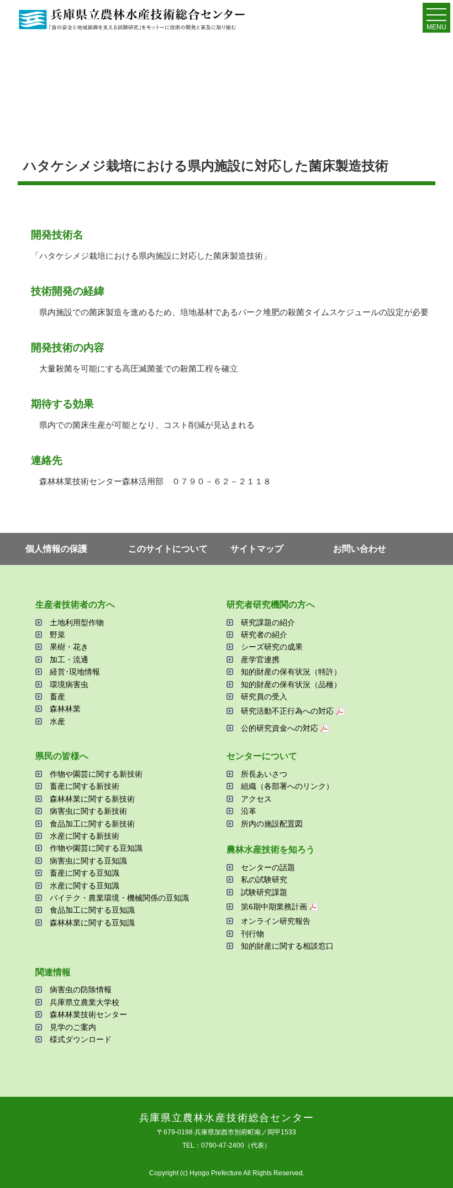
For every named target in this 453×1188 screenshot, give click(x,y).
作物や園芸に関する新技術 (96, 774)
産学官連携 (260, 659)
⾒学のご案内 (73, 1027)
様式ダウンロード (81, 1039)
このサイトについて (168, 548)
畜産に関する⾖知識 (84, 872)
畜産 (57, 696)
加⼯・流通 (69, 659)
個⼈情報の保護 (56, 548)
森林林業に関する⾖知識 (92, 922)
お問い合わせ (359, 548)
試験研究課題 (264, 892)
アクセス (256, 798)
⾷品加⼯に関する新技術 (92, 823)
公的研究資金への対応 (279, 728)
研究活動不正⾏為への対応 (287, 710)
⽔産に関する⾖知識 (84, 885)
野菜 (57, 634)
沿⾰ (248, 811)
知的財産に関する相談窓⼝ (287, 945)
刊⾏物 (252, 933)
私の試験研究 (264, 879)
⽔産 (57, 721)
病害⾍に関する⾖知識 (88, 860)
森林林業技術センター (88, 1014)
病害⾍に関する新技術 (88, 811)
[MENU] (436, 17)
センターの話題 (268, 867)
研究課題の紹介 (268, 622)
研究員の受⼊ (264, 696)
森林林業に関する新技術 (92, 798)
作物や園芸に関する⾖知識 (96, 848)
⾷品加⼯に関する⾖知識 (92, 910)
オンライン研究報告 (275, 921)
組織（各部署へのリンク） (287, 786)
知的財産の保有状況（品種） (291, 684)
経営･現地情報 (75, 671)
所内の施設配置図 (272, 823)
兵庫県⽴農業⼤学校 (84, 1002)
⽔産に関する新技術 (84, 835)
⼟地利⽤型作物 (77, 622)
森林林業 (65, 708)
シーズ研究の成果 (272, 646)
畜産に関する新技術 (84, 786)
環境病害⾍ (69, 684)
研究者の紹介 (264, 634)
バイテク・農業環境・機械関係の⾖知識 (119, 897)
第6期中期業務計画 (274, 906)
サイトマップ (256, 548)
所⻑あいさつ (264, 774)
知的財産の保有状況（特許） (291, 671)
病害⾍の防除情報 (81, 989)
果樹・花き (69, 646)
